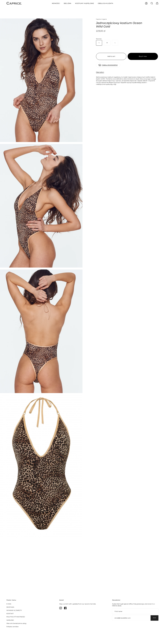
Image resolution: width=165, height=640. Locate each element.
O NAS (8, 604)
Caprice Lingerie (101, 19)
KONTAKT (10, 613)
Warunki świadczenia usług (16, 623)
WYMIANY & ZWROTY (14, 610)
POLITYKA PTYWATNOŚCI (15, 617)
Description (100, 72)
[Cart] (157, 3)
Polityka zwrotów (12, 626)
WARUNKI (10, 620)
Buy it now (143, 56)
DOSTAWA (10, 607)
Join (154, 617)
